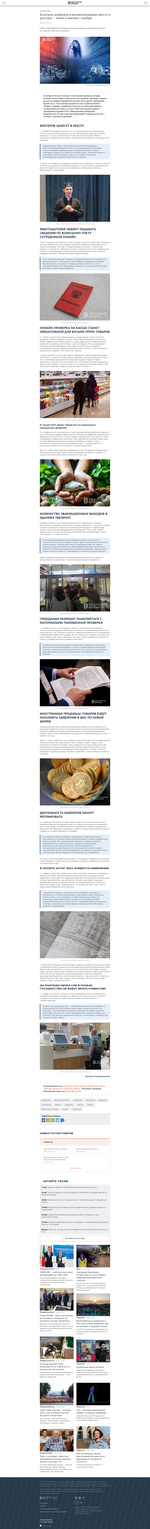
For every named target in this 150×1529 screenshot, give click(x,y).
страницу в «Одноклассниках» (66, 1088)
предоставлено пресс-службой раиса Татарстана (77, 224)
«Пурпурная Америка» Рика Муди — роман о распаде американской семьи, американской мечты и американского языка (92, 1372)
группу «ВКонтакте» (89, 1086)
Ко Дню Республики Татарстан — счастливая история (90, 1460)
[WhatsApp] (53, 1120)
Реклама (43, 1506)
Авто (78, 1269)
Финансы (103, 1100)
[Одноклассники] (48, 1120)
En (81, 1503)
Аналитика (45, 11)
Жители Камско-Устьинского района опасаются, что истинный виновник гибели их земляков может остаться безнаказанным (91, 1281)
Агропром (78, 1100)
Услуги (65, 1109)
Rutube (68, 1091)
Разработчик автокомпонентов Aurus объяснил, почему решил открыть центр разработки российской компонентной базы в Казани (56, 1323)
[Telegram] (57, 1120)
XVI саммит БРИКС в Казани (55, 1150)
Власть (80, 1105)
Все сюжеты (76, 1168)
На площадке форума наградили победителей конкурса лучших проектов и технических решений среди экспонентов (56, 1278)
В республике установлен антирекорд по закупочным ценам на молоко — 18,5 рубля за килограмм (56, 1370)
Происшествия (46, 1453)
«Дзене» (78, 1091)
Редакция (43, 1503)
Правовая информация (49, 1509)
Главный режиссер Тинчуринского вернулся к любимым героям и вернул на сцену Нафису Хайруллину (93, 1415)
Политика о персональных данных (53, 1512)
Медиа (58, 1105)
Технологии (46, 1105)
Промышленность (62, 1100)
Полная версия (46, 1520)
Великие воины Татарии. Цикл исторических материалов (56, 1159)
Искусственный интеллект (86, 1150)
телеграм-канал (70, 1086)
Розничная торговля (50, 1109)
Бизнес (90, 1105)
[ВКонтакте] (43, 1120)
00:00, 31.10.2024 (45, 23)
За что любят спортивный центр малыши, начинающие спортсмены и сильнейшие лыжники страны (55, 1416)
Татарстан (77, 1109)
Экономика (90, 1100)
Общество (69, 1105)
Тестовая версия (46, 1522)
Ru (77, 1502)
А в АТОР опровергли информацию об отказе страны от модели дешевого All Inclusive (92, 1327)
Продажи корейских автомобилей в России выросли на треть (69, 1187)
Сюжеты (48, 1142)
